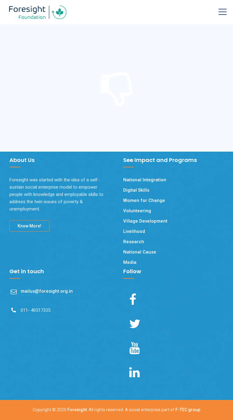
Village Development (145, 221)
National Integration (144, 180)
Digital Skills (136, 190)
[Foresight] (37, 12)
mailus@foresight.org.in (47, 291)
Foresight (77, 409)
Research (133, 241)
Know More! (29, 225)
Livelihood (134, 231)
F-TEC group (187, 409)
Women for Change (144, 200)
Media (130, 262)
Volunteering (137, 210)
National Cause (139, 252)
